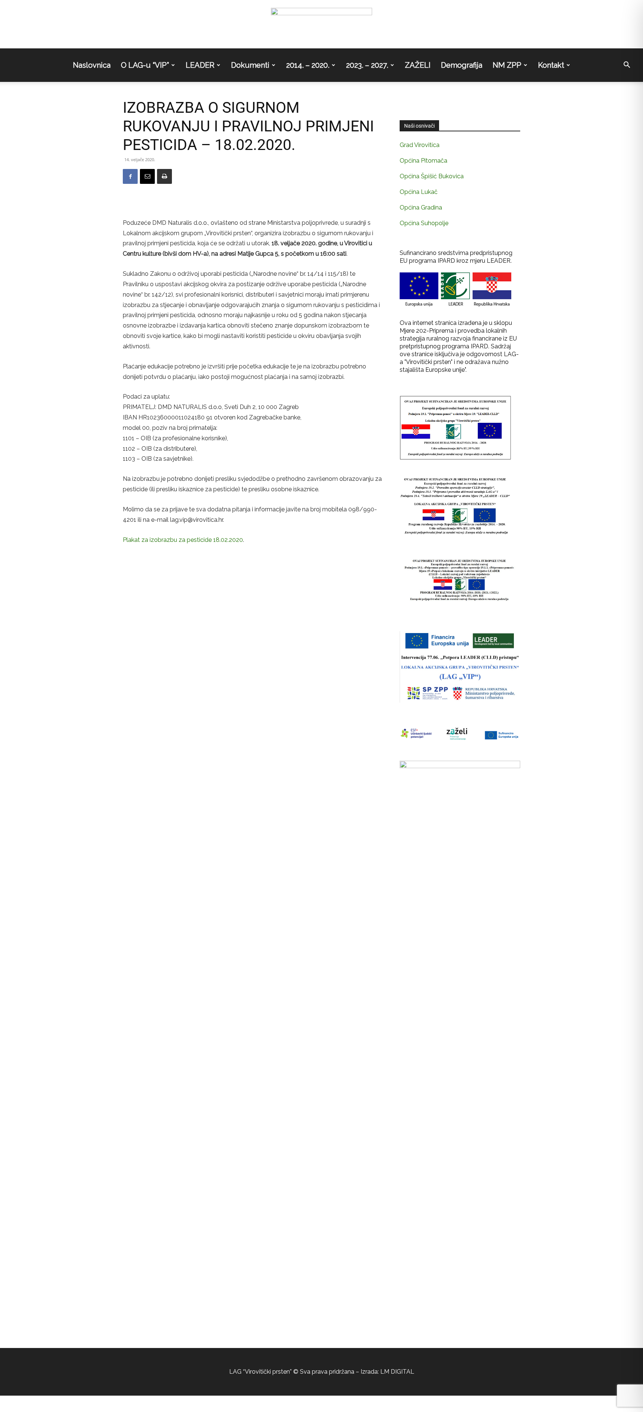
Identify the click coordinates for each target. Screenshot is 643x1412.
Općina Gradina (421, 207)
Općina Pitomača (423, 160)
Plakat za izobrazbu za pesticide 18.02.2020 (183, 539)
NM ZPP (507, 65)
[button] (627, 65)
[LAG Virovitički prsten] (321, 24)
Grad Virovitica (419, 144)
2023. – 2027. (367, 65)
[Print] (164, 176)
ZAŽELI (418, 65)
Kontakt (551, 65)
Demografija (461, 65)
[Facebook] (130, 176)
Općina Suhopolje (424, 223)
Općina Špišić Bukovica (432, 176)
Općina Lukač (419, 191)
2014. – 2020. (307, 65)
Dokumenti (250, 65)
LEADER (200, 65)
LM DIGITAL (397, 1371)
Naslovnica (92, 65)
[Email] (147, 176)
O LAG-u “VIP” (145, 65)
